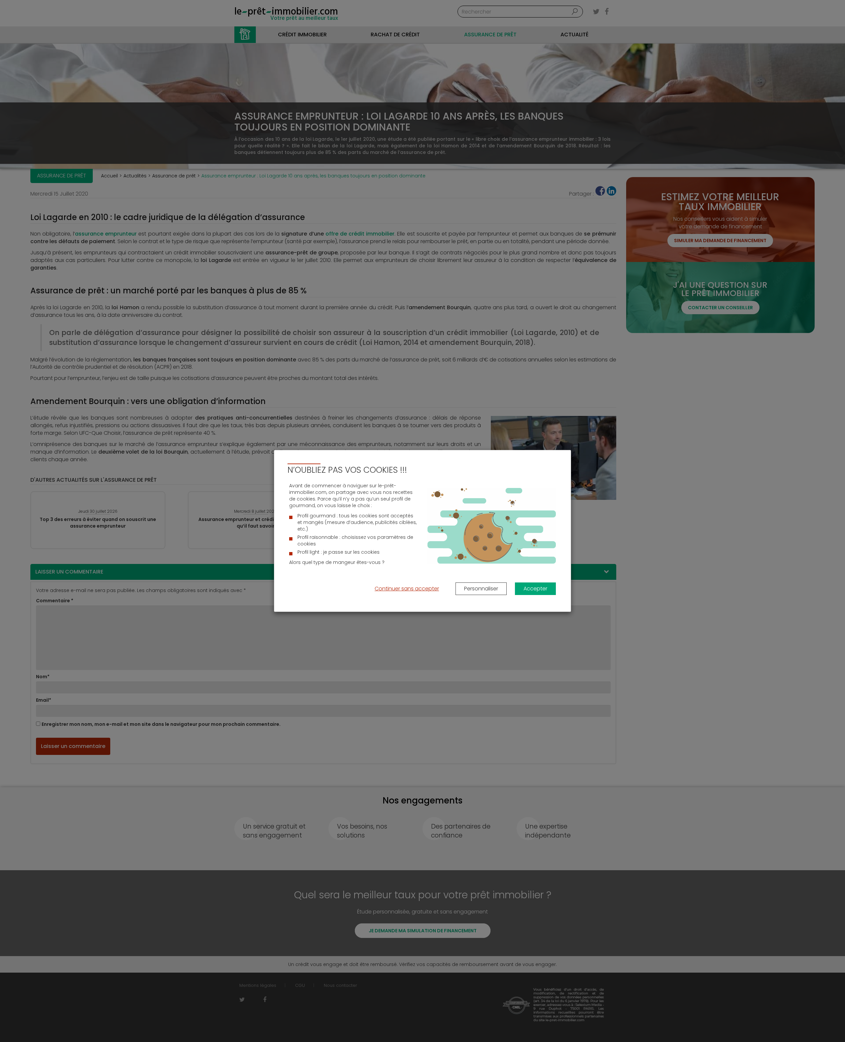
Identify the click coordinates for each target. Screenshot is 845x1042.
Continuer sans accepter (407, 588)
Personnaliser (481, 588)
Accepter (535, 588)
